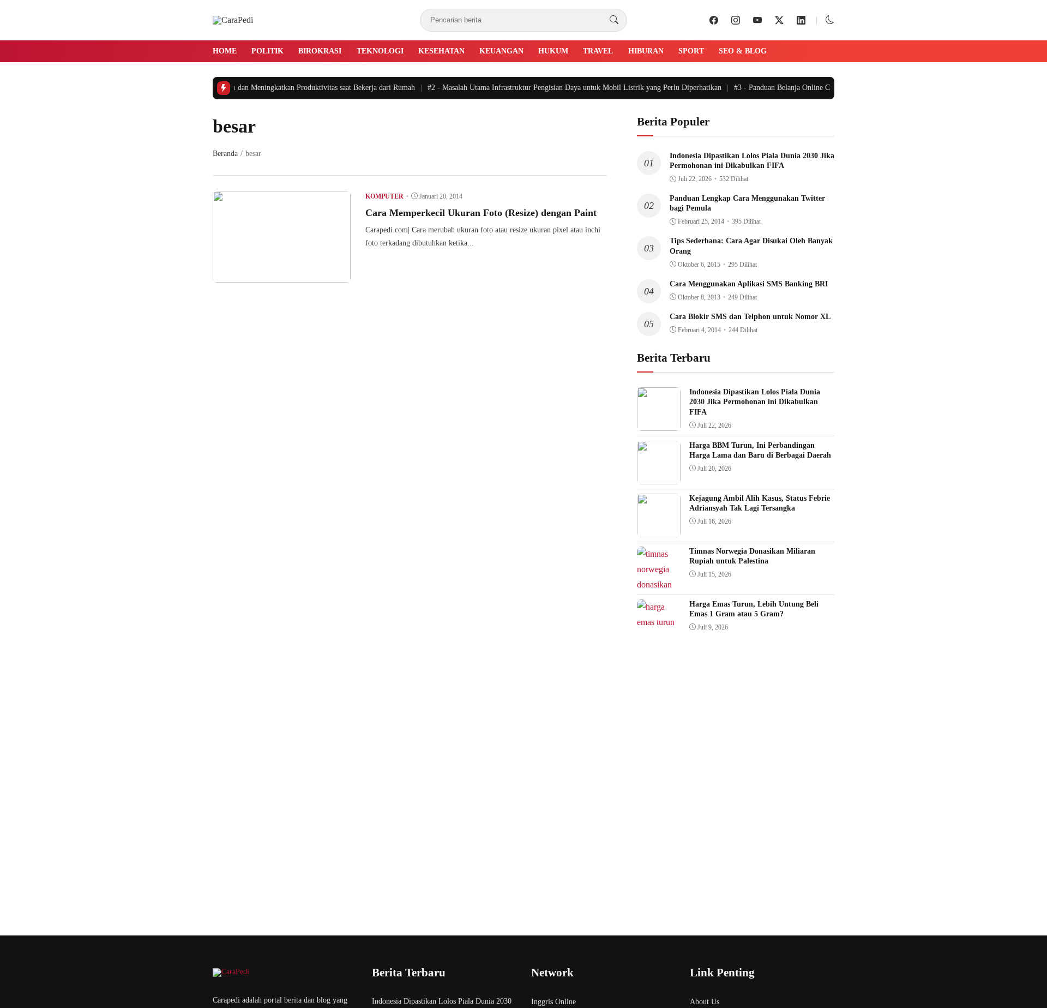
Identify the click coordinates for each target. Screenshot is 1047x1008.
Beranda (225, 153)
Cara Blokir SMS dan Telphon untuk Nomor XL (750, 317)
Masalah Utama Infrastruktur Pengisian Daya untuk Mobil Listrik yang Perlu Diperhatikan (567, 87)
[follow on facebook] (713, 20)
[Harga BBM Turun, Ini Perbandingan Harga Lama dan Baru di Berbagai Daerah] (659, 476)
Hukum (553, 51)
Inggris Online (553, 1002)
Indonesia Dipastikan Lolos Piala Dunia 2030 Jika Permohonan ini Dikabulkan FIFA (754, 402)
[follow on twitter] (779, 20)
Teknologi (380, 51)
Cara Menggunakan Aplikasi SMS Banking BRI (749, 284)
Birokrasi (319, 51)
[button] (830, 20)
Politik (267, 51)
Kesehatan (441, 51)
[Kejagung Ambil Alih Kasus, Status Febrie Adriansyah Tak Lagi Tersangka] (659, 529)
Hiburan (646, 51)
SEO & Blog (743, 51)
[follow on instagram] (735, 20)
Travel (598, 51)
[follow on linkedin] (801, 20)
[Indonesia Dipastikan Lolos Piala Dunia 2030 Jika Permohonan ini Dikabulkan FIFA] (659, 423)
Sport (691, 51)
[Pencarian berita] (614, 20)
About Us (704, 1002)
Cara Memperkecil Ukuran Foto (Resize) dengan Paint (481, 212)
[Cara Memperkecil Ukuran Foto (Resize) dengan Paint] (282, 274)
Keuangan (501, 51)
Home (225, 51)
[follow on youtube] (757, 20)
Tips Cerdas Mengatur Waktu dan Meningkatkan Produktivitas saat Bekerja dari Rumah (266, 87)
